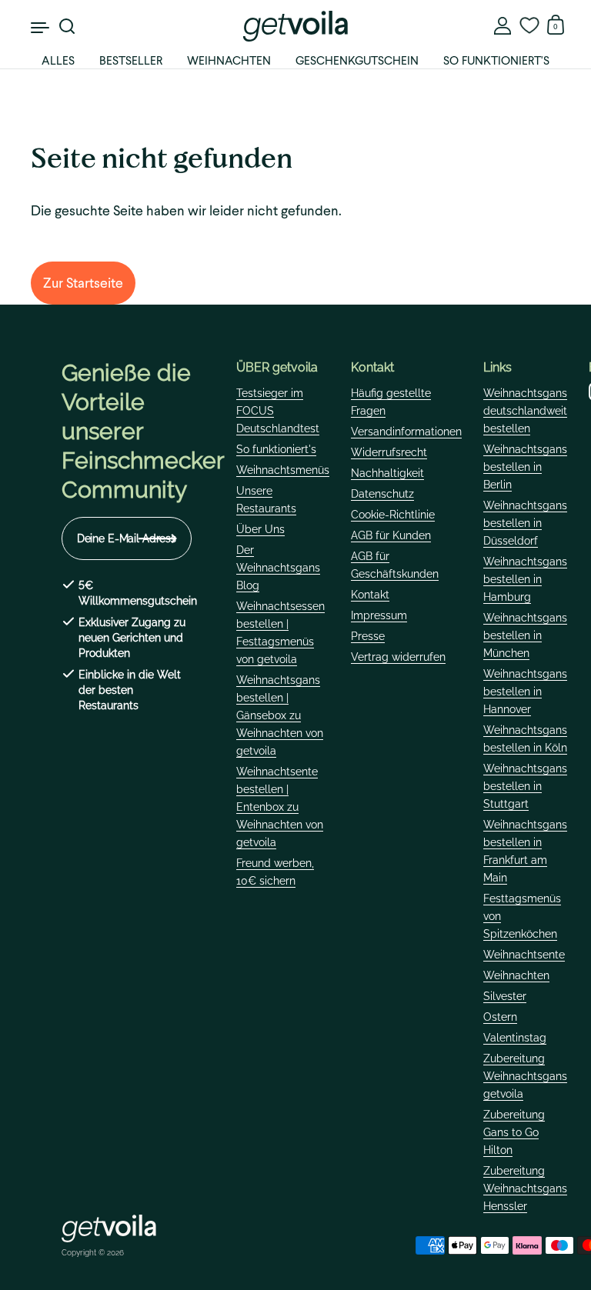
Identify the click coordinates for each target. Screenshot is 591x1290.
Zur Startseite (83, 282)
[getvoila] (295, 26)
